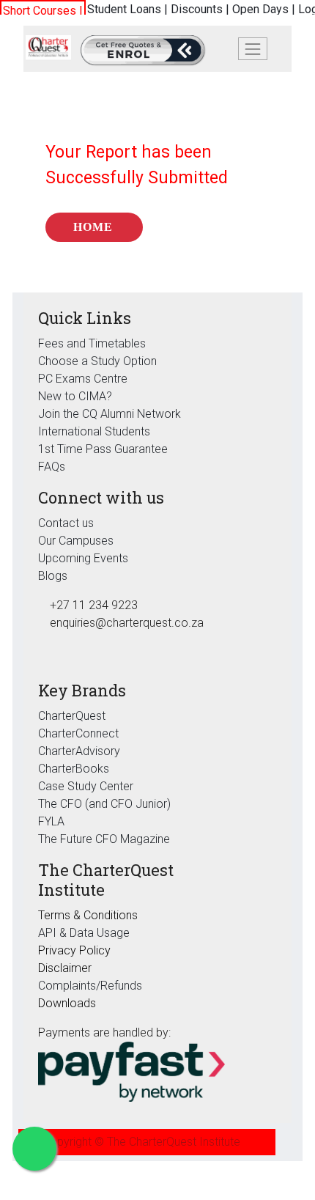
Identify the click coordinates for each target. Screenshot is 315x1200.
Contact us (66, 523)
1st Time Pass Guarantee (104, 449)
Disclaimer (65, 968)
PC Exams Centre (82, 379)
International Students (94, 431)
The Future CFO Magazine (104, 839)
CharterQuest (71, 716)
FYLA (51, 821)
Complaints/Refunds (90, 986)
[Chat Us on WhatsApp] (34, 1149)
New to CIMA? (75, 396)
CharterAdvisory (79, 751)
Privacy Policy (74, 950)
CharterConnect (78, 733)
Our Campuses (76, 541)
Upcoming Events (83, 558)
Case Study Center (85, 786)
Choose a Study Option (97, 361)
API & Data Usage (84, 933)
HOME (93, 227)
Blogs (52, 576)
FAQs (51, 467)
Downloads (67, 1003)
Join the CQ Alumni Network (109, 414)
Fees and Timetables (92, 343)
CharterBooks (73, 769)
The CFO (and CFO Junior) (104, 804)
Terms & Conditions (88, 915)
